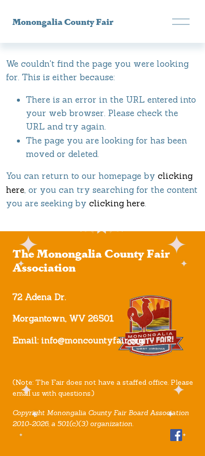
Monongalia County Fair (62, 21)
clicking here (117, 203)
